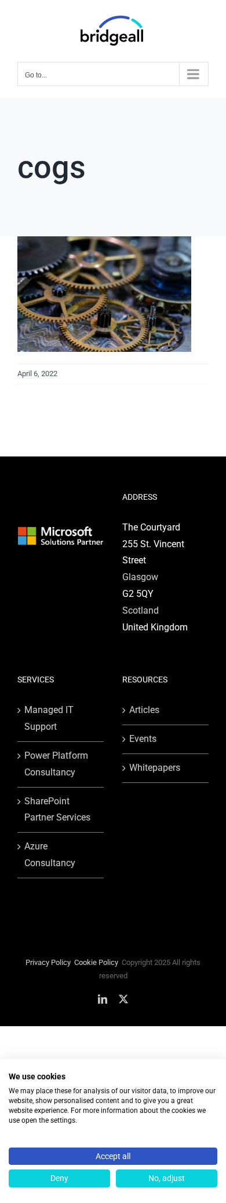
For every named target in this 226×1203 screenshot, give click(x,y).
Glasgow (140, 576)
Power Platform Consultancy (56, 764)
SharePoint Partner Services (57, 809)
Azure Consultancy (49, 854)
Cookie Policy (96, 962)
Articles (144, 709)
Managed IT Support (49, 718)
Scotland (140, 610)
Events (142, 738)
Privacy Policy (48, 962)
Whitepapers (154, 767)
